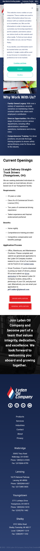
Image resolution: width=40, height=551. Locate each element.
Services (20, 421)
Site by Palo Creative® (32, 547)
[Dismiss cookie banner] (32, 8)
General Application (20, 306)
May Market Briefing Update (11, 1)
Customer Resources (31, 3)
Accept (20, 69)
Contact (20, 429)
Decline (20, 75)
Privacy (20, 438)
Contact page (28, 264)
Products (20, 417)
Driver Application (20, 298)
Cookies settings (20, 63)
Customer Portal (27, 1)
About (20, 434)
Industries (20, 425)
